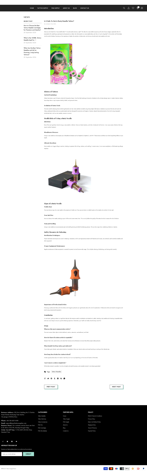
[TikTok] (12, 441)
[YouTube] (16, 441)
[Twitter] (48, 378)
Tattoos (55, 92)
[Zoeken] (124, 8)
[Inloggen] (129, 8)
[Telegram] (58, 378)
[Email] (61, 378)
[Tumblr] (54, 378)
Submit (28, 454)
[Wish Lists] (133, 8)
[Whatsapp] (64, 378)
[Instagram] (7, 441)
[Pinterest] (51, 378)
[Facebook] (45, 378)
